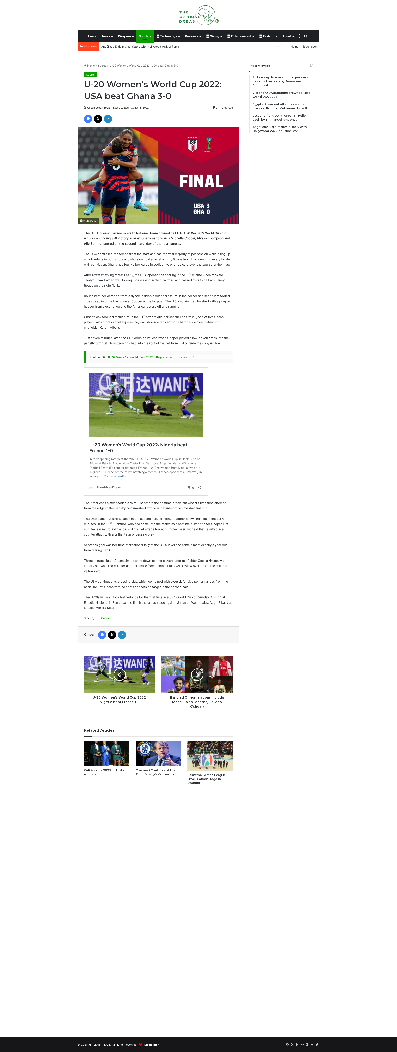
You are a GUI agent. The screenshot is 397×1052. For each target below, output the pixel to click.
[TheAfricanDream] (198, 15)
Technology (168, 36)
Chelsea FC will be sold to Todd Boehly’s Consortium (156, 772)
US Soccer (102, 618)
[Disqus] (158, 854)
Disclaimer (151, 1044)
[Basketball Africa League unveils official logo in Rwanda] (210, 756)
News (106, 36)
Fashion (268, 36)
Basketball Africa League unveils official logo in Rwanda (206, 779)
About (286, 36)
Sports (143, 36)
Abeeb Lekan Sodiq (99, 107)
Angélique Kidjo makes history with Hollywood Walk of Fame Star (143, 46)
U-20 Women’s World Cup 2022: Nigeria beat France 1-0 (151, 357)
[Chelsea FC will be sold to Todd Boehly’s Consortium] (158, 753)
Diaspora (124, 36)
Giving (214, 36)
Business (191, 36)
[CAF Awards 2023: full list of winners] (106, 753)
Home (92, 36)
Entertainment (240, 36)
